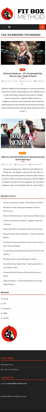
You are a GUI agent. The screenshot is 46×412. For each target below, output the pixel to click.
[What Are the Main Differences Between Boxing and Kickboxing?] (23, 133)
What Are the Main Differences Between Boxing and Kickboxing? (23, 158)
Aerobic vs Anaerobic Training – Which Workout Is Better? (23, 203)
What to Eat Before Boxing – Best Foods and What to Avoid (24, 216)
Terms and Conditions (11, 369)
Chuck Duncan (27, 81)
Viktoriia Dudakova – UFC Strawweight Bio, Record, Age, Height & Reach (23, 74)
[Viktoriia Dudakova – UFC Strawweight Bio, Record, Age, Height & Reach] (23, 53)
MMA (22, 69)
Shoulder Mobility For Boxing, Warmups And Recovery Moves (22, 274)
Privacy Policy (8, 365)
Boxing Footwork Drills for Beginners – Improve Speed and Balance (23, 235)
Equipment (7, 308)
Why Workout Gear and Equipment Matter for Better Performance (21, 209)
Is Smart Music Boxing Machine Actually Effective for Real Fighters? (23, 252)
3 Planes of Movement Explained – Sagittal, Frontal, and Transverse (23, 222)
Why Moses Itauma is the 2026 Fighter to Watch (20, 259)
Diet (4, 304)
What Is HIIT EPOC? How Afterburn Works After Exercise (23, 229)
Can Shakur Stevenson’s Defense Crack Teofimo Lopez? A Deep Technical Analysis (23, 244)
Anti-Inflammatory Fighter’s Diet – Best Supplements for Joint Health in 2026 (23, 265)
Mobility (6, 318)
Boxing (22, 153)
